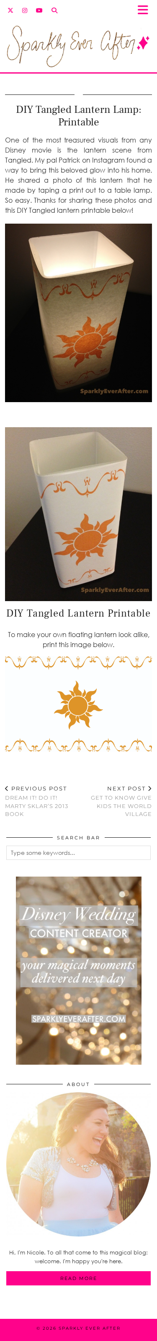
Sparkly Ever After (90, 1328)
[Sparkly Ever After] (78, 41)
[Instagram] (25, 10)
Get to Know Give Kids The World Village (121, 801)
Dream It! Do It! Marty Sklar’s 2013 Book (36, 801)
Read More (78, 1278)
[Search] (54, 10)
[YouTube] (39, 10)
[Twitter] (11, 10)
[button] (146, 10)
